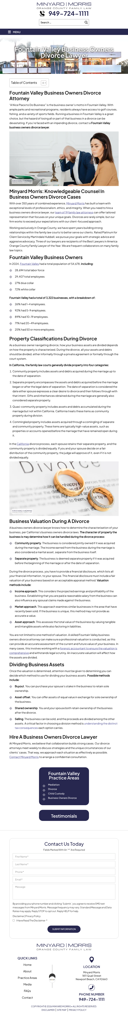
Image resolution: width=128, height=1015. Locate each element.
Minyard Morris (75, 203)
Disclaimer (18, 916)
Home (27, 964)
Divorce (52, 788)
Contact (27, 997)
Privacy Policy (33, 916)
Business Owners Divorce (62, 797)
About (27, 971)
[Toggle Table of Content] (42, 83)
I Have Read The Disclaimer (31, 920)
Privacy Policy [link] (77, 1010)
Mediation (54, 784)
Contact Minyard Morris (24, 757)
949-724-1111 (69, 13)
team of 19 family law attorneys (74, 212)
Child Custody (56, 793)
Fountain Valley (29, 263)
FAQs (27, 991)
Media (27, 984)
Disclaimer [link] (48, 1010)
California (23, 444)
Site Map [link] (61, 1010)
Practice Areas (27, 977)
